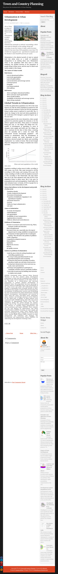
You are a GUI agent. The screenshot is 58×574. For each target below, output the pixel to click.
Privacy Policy (19, 11)
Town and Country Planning (23, 4)
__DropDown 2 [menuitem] (44, 288)
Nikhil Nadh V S (16, 23)
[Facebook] (1, 557)
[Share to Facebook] (9, 323)
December (46, 110)
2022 (43, 104)
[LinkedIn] (1, 567)
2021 (43, 106)
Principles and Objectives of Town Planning (46, 37)
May (44, 121)
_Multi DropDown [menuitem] (45, 283)
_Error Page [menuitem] (44, 297)
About (42, 270)
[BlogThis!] (6, 323)
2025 (43, 98)
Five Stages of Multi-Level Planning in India (47, 527)
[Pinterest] (1, 565)
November (46, 112)
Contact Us (43, 327)
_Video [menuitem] (42, 306)
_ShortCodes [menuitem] (44, 292)
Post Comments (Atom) (18, 382)
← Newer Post (9, 333)
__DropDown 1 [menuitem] (44, 285)
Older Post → (34, 333)
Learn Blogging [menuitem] (45, 299)
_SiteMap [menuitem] (43, 295)
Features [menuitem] (43, 281)
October (45, 114)
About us (27, 11)
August (45, 118)
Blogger (45, 568)
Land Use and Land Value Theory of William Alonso (47, 467)
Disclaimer (11, 11)
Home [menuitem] (42, 278)
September (46, 116)
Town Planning (47, 165)
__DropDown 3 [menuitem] (44, 290)
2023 (43, 102)
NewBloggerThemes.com (41, 570)
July (44, 120)
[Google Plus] (1, 562)
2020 (43, 108)
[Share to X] (8, 323)
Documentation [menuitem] (45, 301)
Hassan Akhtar (19, 570)
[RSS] (1, 570)
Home (5, 11)
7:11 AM (8, 23)
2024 (43, 100)
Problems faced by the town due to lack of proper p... (48, 145)
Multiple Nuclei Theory (48, 433)
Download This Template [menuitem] (47, 308)
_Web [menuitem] (42, 304)
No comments (26, 23)
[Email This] (5, 323)
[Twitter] (1, 560)
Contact (43, 272)
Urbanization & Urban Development (47, 125)
